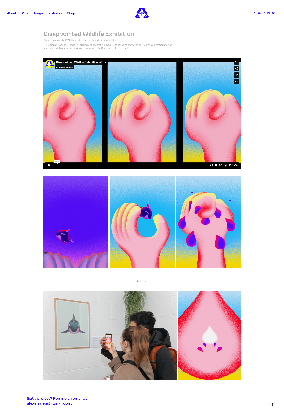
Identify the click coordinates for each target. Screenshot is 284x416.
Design (38, 13)
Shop (71, 13)
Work (25, 13)
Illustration (55, 13)
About (11, 13)
